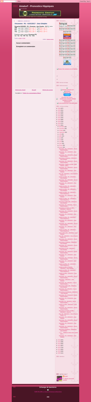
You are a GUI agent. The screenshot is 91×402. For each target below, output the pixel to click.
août (60, 134)
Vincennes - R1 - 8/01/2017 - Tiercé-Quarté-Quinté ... (68, 289)
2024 (59, 112)
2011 (59, 349)
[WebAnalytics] (48, 399)
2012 (59, 347)
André (66, 376)
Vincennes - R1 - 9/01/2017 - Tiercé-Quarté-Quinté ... (68, 283)
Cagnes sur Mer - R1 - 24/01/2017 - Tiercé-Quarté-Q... (67, 193)
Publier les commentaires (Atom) (32, 93)
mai (60, 139)
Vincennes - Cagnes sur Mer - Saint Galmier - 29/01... (68, 165)
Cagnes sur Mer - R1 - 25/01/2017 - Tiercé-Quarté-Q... (67, 187)
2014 (59, 343)
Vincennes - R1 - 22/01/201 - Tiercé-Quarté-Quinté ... (68, 205)
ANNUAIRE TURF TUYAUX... (67, 97)
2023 (59, 114)
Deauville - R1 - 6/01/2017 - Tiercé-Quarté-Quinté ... (67, 302)
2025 (59, 110)
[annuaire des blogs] (67, 88)
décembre (62, 126)
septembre (62, 132)
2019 (59, 121)
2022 (59, 115)
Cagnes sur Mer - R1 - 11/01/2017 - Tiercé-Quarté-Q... (67, 271)
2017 (59, 125)
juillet (60, 136)
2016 (59, 340)
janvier (61, 147)
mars (60, 143)
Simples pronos (50, 39)
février (61, 145)
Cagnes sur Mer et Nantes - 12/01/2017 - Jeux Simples (66, 267)
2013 (59, 345)
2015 (59, 341)
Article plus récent (20, 90)
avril (60, 141)
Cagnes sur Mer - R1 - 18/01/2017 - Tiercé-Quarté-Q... (67, 230)
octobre (61, 130)
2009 (59, 353)
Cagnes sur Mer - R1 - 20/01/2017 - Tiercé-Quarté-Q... (67, 218)
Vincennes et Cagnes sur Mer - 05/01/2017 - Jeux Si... (66, 311)
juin (60, 137)
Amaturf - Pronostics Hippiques (36, 6)
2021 (59, 117)
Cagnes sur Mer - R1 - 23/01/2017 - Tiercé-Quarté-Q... (67, 199)
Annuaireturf (67, 101)
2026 (59, 108)
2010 (59, 351)
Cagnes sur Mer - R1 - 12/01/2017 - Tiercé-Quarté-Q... (67, 264)
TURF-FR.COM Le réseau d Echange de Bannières (48, 391)
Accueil (34, 90)
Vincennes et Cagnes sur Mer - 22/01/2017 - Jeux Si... (66, 208)
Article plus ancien (47, 90)
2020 (59, 119)
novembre (62, 128)
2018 (59, 123)
